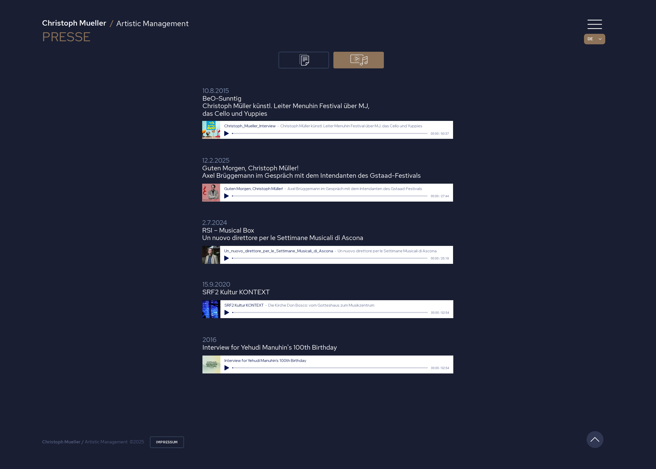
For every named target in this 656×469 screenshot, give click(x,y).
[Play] (226, 133)
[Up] (595, 439)
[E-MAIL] (304, 60)
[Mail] (595, 24)
